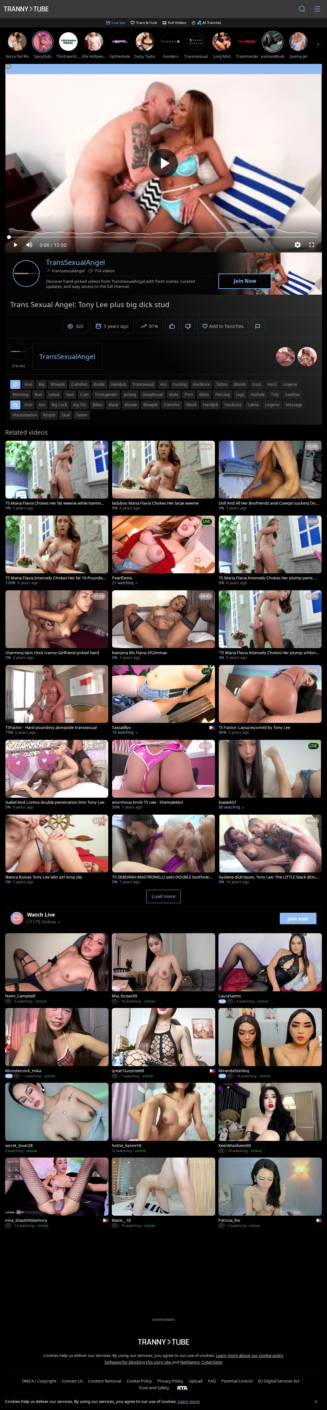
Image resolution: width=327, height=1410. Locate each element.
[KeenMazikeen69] (270, 1118)
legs (240, 394)
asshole (258, 394)
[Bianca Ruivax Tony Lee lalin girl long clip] (56, 850)
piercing (222, 394)
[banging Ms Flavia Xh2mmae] (163, 625)
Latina (253, 404)
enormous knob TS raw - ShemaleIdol (147, 802)
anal (28, 384)
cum (84, 394)
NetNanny (190, 1362)
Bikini (97, 404)
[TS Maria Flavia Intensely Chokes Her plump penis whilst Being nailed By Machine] (270, 550)
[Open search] (302, 9)
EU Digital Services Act (279, 1381)
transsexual (143, 384)
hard (272, 384)
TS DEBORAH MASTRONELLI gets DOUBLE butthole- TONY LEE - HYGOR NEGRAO (161, 877)
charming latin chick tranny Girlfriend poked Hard (52, 653)
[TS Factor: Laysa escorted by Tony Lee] (270, 700)
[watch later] (13, 448)
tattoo (221, 384)
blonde (240, 384)
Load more (163, 896)
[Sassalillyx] (163, 700)
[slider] (163, 237)
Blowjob (150, 404)
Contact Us (72, 1381)
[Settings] (297, 244)
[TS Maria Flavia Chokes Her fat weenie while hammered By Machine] (56, 476)
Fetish (191, 404)
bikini (204, 394)
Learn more (189, 1401)
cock (257, 384)
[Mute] (29, 244)
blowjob (58, 384)
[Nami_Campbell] (57, 969)
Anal (28, 404)
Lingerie (272, 404)
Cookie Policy (139, 1381)
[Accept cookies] (316, 1401)
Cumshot (172, 404)
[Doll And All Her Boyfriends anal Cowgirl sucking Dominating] (270, 476)
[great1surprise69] (163, 1044)
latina (54, 394)
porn (189, 394)
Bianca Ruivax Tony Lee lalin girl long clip (43, 877)
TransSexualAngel (75, 262)
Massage (294, 404)
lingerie (290, 384)
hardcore (201, 384)
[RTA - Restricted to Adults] (182, 1388)
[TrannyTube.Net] (26, 9)
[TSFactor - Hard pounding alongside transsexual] (56, 700)
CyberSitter (212, 1362)
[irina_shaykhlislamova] (57, 1193)
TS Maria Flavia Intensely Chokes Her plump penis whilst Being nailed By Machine (268, 578)
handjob (118, 384)
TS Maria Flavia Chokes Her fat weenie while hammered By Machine (55, 503)
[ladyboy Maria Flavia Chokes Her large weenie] (163, 476)
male (173, 394)
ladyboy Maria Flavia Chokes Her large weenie (155, 503)
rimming (20, 394)
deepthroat (152, 394)
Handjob (210, 404)
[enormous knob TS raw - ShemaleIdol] (163, 775)
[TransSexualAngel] (26, 273)
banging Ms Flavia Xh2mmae (139, 653)
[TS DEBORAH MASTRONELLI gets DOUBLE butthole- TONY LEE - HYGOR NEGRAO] (163, 850)
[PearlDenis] (163, 550)
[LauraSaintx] (270, 969)
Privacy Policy (170, 1381)
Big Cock (59, 404)
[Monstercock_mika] (57, 1044)
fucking (179, 384)
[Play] (163, 163)
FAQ (212, 1381)
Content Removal (104, 1381)
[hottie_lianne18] (163, 1118)
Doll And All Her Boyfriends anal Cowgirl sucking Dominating (267, 503)
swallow (292, 394)
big (41, 384)
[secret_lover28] (57, 1118)
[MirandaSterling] (270, 1044)
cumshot (79, 384)
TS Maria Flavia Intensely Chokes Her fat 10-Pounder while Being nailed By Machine (54, 578)
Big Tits (79, 404)
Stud (66, 415)
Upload (195, 1381)
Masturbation (25, 415)
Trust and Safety (154, 1388)
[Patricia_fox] (270, 1193)
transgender (106, 394)
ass (163, 384)
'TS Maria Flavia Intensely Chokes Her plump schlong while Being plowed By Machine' (268, 653)
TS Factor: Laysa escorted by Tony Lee (254, 727)
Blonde (131, 404)
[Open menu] (317, 9)
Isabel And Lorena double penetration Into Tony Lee (54, 802)
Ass (42, 404)
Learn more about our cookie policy (250, 1355)
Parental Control (237, 1381)
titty (275, 394)
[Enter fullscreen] (311, 244)
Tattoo (81, 415)
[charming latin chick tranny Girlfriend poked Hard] (56, 625)
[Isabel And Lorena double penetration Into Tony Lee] (56, 775)
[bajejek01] (270, 775)
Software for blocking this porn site (138, 1362)
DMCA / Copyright (39, 1381)
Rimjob (49, 415)
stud (70, 394)
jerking (130, 394)
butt (38, 394)
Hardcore (232, 404)
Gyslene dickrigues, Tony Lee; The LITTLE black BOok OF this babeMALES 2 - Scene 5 (268, 877)
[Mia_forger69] (163, 969)
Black (113, 404)
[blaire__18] (163, 1193)
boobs (99, 384)
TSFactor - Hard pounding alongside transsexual (51, 727)
